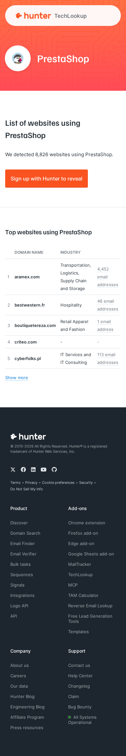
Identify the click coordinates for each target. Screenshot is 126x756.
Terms (15, 482)
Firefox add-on (83, 533)
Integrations (22, 595)
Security (86, 482)
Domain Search (25, 533)
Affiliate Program (27, 717)
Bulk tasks (20, 564)
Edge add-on (81, 543)
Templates (78, 631)
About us (19, 665)
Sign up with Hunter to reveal (46, 178)
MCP (73, 585)
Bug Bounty (79, 707)
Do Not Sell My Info (26, 489)
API (13, 616)
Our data (19, 686)
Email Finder (22, 543)
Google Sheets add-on (91, 554)
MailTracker (79, 564)
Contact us (79, 665)
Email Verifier (23, 554)
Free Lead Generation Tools (90, 618)
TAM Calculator (83, 595)
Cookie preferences (58, 482)
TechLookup (80, 574)
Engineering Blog (27, 707)
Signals (17, 585)
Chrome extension (86, 523)
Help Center (80, 676)
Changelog (79, 686)
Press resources (26, 727)
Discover (19, 523)
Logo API (19, 606)
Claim (73, 696)
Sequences (21, 574)
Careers (18, 676)
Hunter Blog (22, 696)
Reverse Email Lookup (90, 606)
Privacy (31, 482)
